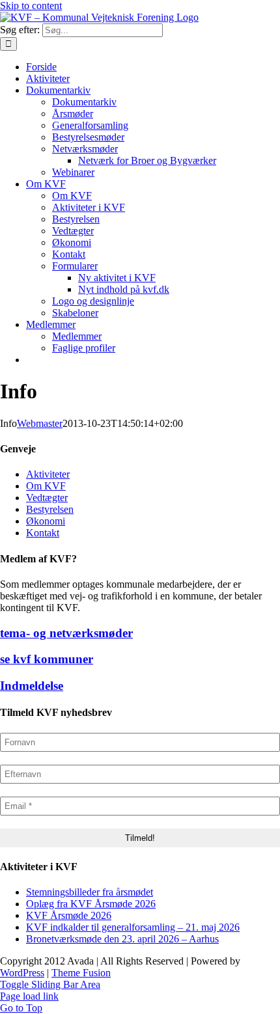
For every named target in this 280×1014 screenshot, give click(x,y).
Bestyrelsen (50, 509)
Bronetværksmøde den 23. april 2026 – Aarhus (122, 938)
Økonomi (45, 521)
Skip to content (31, 5)
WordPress (22, 972)
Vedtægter (47, 497)
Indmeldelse (31, 685)
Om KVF (46, 485)
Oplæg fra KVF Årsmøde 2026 (91, 903)
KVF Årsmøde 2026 (68, 915)
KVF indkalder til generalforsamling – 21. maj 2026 (133, 927)
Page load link (29, 996)
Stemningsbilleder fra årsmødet (89, 892)
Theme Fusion (81, 972)
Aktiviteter (48, 474)
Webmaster (40, 423)
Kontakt (42, 532)
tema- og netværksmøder (66, 633)
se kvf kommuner (46, 659)
